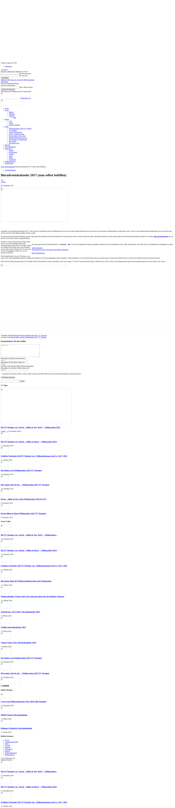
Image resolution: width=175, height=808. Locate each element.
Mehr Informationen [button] (38, 253)
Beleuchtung (13, 152)
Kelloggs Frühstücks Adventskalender (16, 728)
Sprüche (11, 116)
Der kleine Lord (14, 143)
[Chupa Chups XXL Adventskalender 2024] (6, 639)
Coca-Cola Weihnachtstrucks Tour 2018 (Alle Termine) (23, 702)
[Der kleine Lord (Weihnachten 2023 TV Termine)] (5, 466)
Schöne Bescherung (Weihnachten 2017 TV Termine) (29, 335)
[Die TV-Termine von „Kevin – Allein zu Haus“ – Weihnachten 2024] (5, 438)
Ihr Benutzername (25, 73)
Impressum (8, 66)
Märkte (11, 112)
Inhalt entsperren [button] (37, 248)
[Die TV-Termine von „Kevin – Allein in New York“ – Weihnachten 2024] (36, 423)
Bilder (11, 158)
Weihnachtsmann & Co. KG (18, 138)
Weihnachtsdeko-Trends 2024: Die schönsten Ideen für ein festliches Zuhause (32, 596)
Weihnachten (9, 163)
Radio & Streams (14, 125)
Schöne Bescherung (15, 132)
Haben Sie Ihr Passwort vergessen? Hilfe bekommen (17, 80)
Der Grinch (12, 141)
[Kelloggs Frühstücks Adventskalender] (6, 724)
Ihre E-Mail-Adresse (26, 87)
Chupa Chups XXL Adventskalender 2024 (18, 643)
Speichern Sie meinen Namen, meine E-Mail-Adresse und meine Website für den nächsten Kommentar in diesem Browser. (42, 374)
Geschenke (12, 159)
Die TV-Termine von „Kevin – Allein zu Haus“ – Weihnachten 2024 (29, 442)
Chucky (3, 182)
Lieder (11, 123)
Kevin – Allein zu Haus (16, 134)
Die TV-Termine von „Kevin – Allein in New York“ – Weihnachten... (29, 535)
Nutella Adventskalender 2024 (13, 627)
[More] (61, 224)
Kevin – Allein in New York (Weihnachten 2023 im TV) (23, 499)
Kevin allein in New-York (17, 136)
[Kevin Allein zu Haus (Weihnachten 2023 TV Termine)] (5, 509)
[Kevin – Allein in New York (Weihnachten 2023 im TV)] (5, 495)
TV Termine (13, 130)
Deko (10, 156)
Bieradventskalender (161, 236)
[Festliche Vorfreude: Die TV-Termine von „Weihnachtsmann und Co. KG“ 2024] (5, 452)
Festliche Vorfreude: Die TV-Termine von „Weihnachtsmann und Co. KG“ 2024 (34, 456)
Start (2, 167)
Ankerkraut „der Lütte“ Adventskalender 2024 (20, 612)
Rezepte (7, 145)
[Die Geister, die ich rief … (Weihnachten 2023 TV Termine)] (5, 481)
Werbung (12, 114)
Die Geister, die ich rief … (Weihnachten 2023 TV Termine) (25, 485)
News (7, 110)
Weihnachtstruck (10, 161)
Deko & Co (8, 149)
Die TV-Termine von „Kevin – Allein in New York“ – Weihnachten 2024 (30, 427)
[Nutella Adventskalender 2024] (6, 623)
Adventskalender (10, 147)
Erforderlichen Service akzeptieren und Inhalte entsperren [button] (50, 250)
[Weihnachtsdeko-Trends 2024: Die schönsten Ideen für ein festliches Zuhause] (6, 592)
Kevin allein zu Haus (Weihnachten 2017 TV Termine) (28, 337)
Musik (7, 119)
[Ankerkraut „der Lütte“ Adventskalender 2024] (6, 608)
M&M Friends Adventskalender (14, 715)
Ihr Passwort (24, 76)
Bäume (11, 150)
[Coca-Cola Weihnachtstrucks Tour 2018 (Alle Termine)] (6, 697)
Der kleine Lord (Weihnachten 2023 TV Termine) (21, 470)
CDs (10, 121)
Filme (7, 127)
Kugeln (11, 154)
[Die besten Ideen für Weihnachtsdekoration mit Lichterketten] (6, 577)
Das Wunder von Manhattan (18, 139)
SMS (14, 117)
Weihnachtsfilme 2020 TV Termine (20, 128)
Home (7, 108)
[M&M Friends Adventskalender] (6, 711)
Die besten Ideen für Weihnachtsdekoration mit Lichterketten (26, 581)
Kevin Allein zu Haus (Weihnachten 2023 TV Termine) (23, 513)
